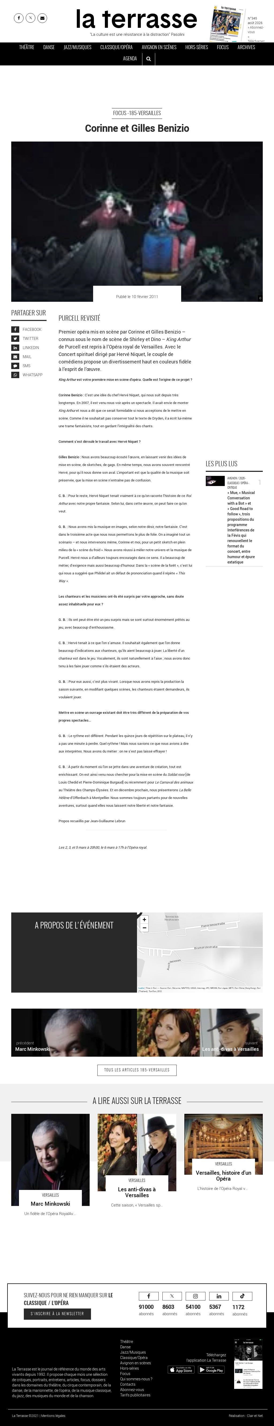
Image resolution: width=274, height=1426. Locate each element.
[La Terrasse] (137, 18)
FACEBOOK (31, 329)
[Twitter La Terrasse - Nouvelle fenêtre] (30, 18)
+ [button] (144, 919)
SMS (26, 365)
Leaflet (141, 987)
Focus (223, 47)
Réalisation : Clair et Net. (246, 1415)
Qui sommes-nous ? (136, 1378)
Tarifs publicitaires (135, 1394)
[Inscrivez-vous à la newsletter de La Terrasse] (42, 18)
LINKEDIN (30, 347)
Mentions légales (53, 1415)
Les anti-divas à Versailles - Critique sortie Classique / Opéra (134, 1119)
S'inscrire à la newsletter (57, 1314)
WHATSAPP (32, 374)
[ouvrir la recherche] (148, 59)
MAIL (26, 356)
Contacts (127, 1384)
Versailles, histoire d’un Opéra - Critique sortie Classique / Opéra (218, 1119)
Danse (49, 47)
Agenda (130, 59)
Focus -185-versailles (137, 113)
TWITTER (30, 338)
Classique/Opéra (116, 47)
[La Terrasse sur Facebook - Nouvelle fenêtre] (19, 18)
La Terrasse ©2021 (25, 1415)
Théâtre (26, 47)
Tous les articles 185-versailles (137, 1070)
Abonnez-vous (132, 1389)
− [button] (144, 927)
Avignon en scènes (159, 47)
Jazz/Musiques (77, 47)
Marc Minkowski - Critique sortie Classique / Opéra (49, 1119)
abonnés (146, 1309)
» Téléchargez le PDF (256, 41)
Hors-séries (196, 47)
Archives (246, 47)
